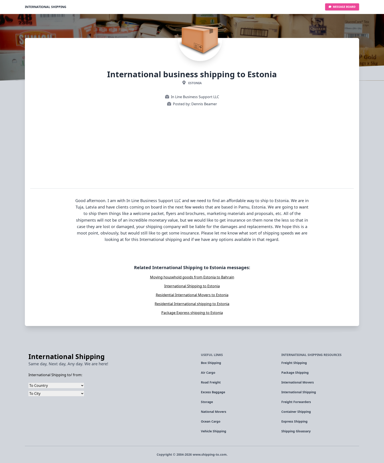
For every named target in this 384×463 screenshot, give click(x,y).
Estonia (195, 83)
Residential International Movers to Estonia (192, 294)
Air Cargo (208, 372)
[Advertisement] (192, 148)
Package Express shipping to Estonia (192, 312)
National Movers (213, 411)
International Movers (297, 382)
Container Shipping (296, 411)
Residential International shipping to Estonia (192, 303)
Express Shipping (294, 421)
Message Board (344, 7)
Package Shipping (295, 372)
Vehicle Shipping (213, 431)
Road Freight (211, 382)
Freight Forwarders (296, 402)
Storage (207, 402)
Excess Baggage (213, 392)
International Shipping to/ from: (55, 374)
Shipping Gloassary (296, 431)
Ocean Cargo (210, 421)
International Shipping (45, 7)
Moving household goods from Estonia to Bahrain (192, 277)
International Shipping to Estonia (192, 286)
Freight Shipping (294, 363)
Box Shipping (211, 363)
